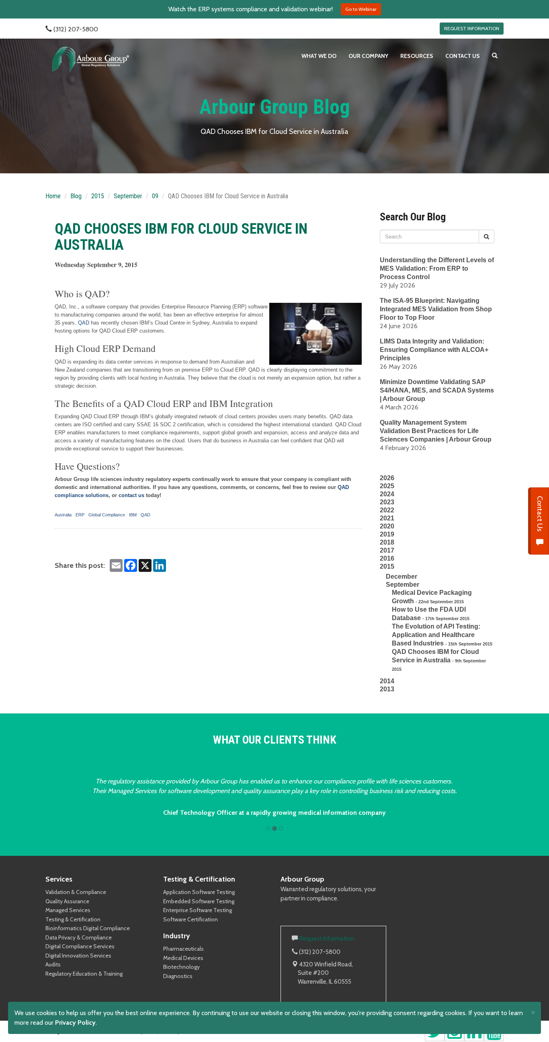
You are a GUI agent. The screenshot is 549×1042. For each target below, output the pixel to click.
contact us (131, 495)
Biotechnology (181, 966)
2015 (97, 196)
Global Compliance (106, 514)
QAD (83, 323)
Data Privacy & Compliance (78, 937)
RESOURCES (416, 56)
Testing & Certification (72, 919)
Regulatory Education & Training (84, 973)
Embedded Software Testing (198, 901)
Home (53, 196)
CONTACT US (462, 56)
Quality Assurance (67, 901)
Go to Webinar (361, 9)
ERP (80, 514)
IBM (133, 514)
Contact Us (539, 514)
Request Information (326, 938)
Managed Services (67, 910)
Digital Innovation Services (78, 955)
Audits (53, 964)
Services (58, 879)
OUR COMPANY (368, 56)
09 (155, 196)
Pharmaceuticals (183, 948)
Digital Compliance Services (80, 946)
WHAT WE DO (318, 56)
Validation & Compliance (75, 892)
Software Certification (190, 919)
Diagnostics (178, 976)
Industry (176, 935)
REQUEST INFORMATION (471, 28)
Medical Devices (183, 958)
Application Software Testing (199, 892)
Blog (76, 196)
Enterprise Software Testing (197, 910)
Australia (63, 514)
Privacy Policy (75, 1022)
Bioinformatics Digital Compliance (87, 928)
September (128, 196)
